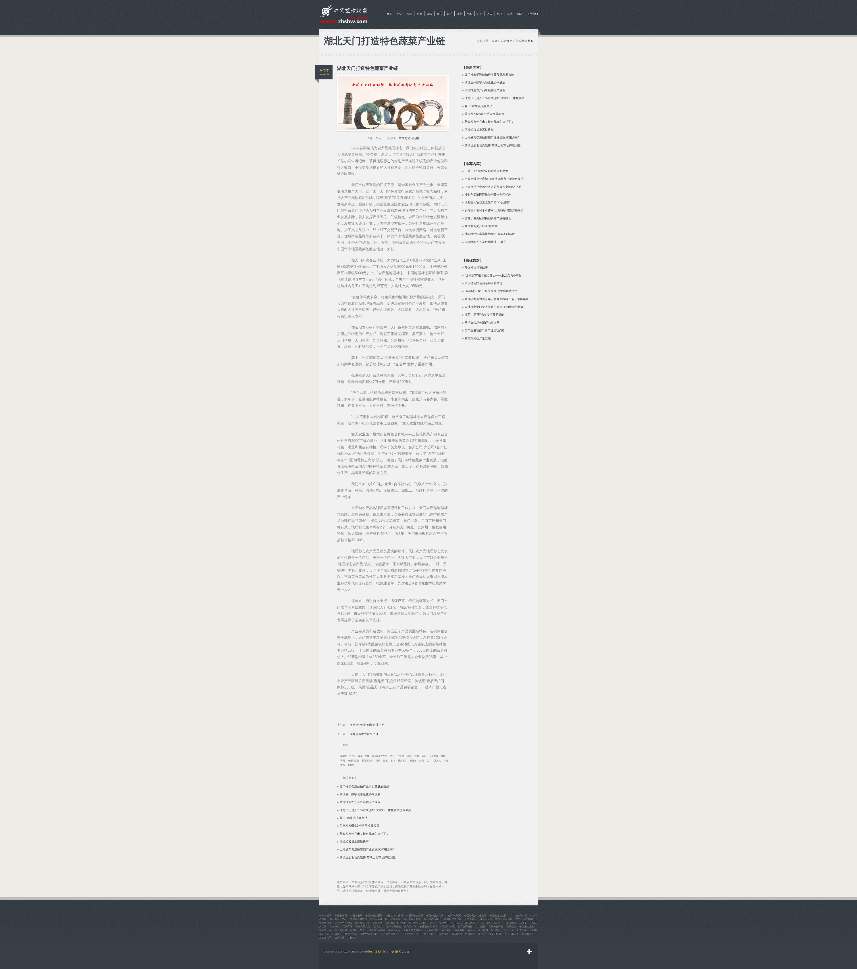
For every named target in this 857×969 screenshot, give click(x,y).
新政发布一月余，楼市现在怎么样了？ (364, 833)
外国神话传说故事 (476, 267)
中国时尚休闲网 (409, 138)
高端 (409, 756)
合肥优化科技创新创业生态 (366, 725)
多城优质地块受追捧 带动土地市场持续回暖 (368, 857)
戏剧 (459, 13)
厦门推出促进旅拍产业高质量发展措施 (364, 786)
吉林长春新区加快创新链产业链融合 (488, 218)
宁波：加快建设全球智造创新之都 (486, 171)
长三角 (413, 760)
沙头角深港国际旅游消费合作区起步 (488, 194)
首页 (389, 13)
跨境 (421, 760)
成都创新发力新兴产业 (364, 734)
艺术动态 (506, 41)
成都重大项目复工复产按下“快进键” (487, 202)
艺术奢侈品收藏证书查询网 (482, 322)
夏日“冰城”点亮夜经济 (354, 818)
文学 (399, 13)
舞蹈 (449, 13)
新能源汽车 (367, 760)
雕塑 (419, 13)
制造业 (351, 765)
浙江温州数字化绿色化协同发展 (360, 794)
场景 (378, 760)
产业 (392, 756)
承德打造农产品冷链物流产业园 (360, 802)
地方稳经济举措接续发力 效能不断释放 (490, 234)
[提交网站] (529, 952)
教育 (489, 13)
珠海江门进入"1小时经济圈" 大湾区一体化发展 (494, 98)
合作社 (352, 756)
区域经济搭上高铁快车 (354, 841)
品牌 (367, 756)
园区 (424, 756)
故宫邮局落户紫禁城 (478, 338)
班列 (342, 760)
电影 (469, 13)
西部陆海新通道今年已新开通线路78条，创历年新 (497, 299)
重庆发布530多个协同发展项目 (359, 825)
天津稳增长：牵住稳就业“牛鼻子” (486, 242)
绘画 (409, 13)
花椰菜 (343, 756)
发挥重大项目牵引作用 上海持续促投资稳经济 (494, 210)
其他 (509, 13)
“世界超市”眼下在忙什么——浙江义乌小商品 (493, 275)
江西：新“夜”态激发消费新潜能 (484, 314)
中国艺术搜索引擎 (375, 951)
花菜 (360, 756)
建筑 (429, 13)
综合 (499, 13)
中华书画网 (395, 951)
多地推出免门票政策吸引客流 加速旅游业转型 (494, 307)
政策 (385, 760)
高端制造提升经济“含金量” (481, 226)
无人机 (437, 760)
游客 (416, 756)
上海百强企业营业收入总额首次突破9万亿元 (493, 186)
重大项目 (402, 760)
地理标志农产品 (379, 756)
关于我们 (532, 13)
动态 (519, 13)
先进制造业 (353, 760)
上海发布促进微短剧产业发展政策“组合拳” (367, 849)
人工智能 (433, 756)
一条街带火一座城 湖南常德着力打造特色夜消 (494, 178)
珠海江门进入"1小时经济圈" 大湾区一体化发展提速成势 (375, 810)
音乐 (439, 13)
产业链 (400, 756)
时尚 (479, 13)
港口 (393, 760)
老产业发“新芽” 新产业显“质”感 (484, 330)
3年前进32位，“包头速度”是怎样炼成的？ (491, 291)
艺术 (429, 760)
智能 (443, 756)
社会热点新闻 (524, 41)
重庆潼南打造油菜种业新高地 (483, 283)
